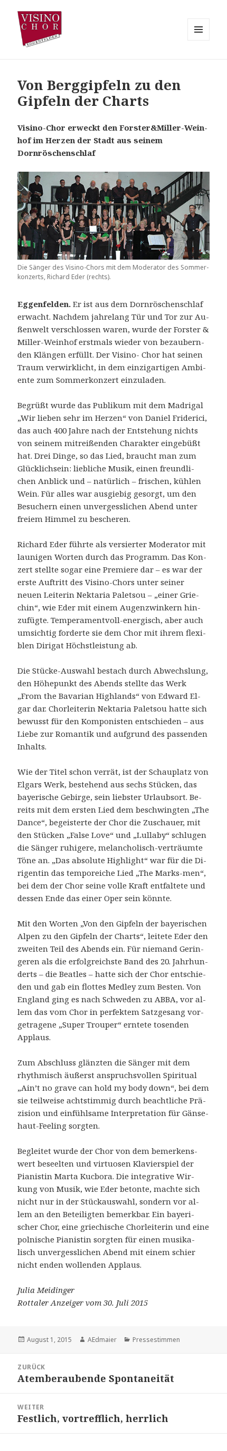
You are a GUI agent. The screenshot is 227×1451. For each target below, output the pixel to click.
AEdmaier (102, 1339)
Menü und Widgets (199, 40)
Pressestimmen (156, 1339)
